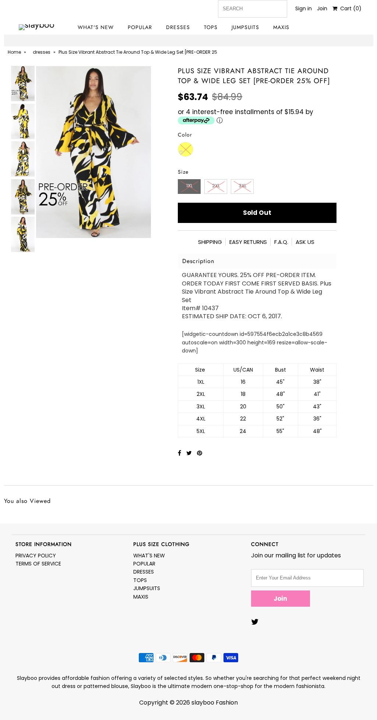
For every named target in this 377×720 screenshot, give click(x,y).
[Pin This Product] (199, 453)
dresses (41, 52)
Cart (349, 8)
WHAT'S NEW (96, 27)
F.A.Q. (281, 242)
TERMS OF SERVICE (38, 563)
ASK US (305, 242)
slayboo (202, 702)
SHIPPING (210, 242)
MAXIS (281, 27)
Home (14, 52)
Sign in (303, 8)
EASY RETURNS (248, 242)
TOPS (211, 27)
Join (322, 8)
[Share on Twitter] (189, 453)
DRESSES (178, 27)
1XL (189, 185)
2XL (216, 185)
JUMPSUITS (245, 27)
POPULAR (140, 27)
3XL (242, 185)
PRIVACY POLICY (35, 555)
